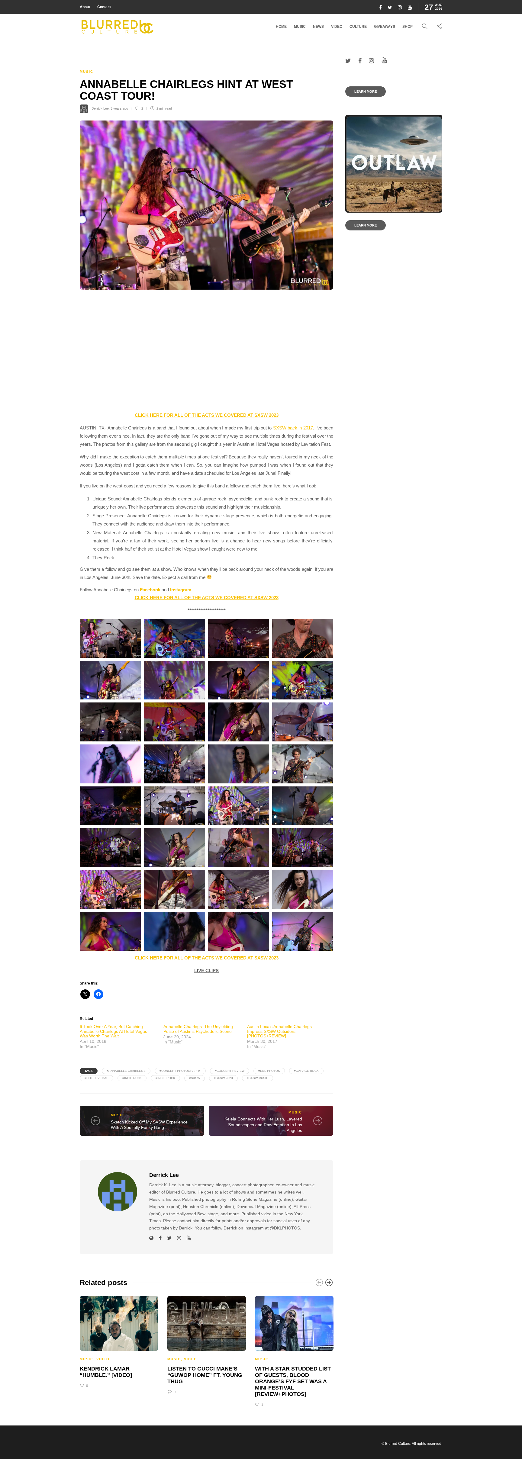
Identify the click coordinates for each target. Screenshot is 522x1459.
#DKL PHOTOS (269, 1070)
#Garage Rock (306, 1070)
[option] (119, 1340)
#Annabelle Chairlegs (126, 1070)
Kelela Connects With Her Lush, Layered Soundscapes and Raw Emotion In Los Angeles (263, 1125)
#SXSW (194, 1078)
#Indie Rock (165, 1078)
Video (336, 26)
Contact (104, 7)
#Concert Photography (180, 1070)
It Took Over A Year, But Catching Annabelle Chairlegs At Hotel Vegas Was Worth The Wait (113, 1031)
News (318, 26)
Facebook (150, 589)
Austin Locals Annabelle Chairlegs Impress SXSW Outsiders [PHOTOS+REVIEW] (279, 1031)
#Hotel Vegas (96, 1078)
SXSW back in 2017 (293, 427)
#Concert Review (229, 1070)
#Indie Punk (132, 1078)
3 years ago (119, 108)
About (85, 7)
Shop (407, 26)
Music (300, 26)
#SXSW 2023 (223, 1078)
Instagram (180, 589)
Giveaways (384, 26)
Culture (358, 26)
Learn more (365, 91)
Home (281, 26)
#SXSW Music (257, 1078)
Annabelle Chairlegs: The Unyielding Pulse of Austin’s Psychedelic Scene (198, 1028)
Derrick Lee (100, 108)
